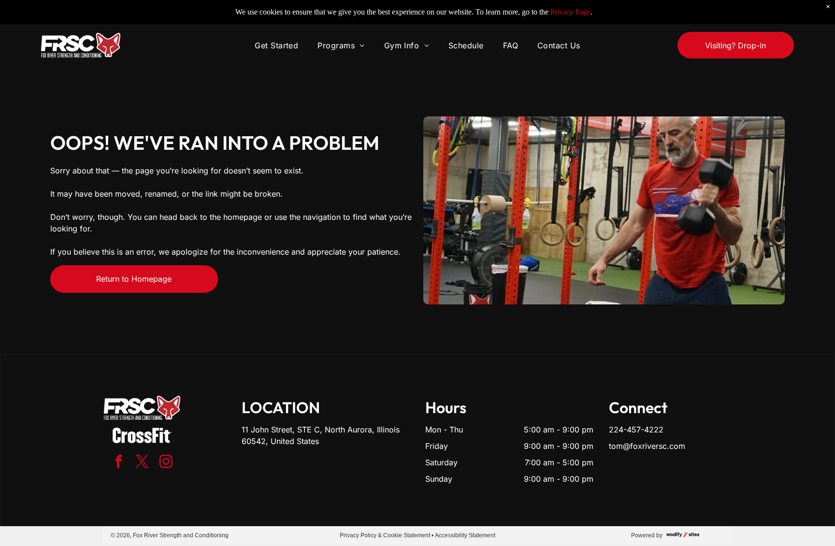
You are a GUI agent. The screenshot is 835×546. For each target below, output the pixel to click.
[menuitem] (276, 45)
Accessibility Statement (465, 535)
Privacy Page (570, 12)
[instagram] (165, 462)
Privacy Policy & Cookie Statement (385, 535)
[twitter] (142, 462)
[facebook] (118, 462)
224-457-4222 (636, 429)
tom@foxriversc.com (647, 446)
